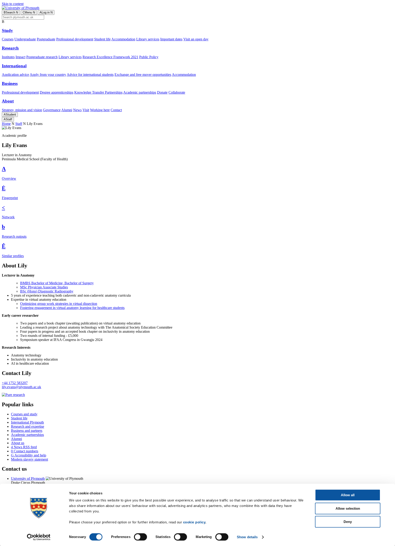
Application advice (15, 74)
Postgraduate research (42, 57)
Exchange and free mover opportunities (143, 74)
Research (10, 48)
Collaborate (176, 92)
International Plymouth (27, 422)
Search (11, 12)
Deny (348, 522)
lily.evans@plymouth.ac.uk (21, 387)
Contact (116, 110)
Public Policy (148, 57)
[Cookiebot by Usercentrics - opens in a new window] (39, 537)
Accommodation (123, 39)
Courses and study (24, 414)
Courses (7, 39)
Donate (162, 92)
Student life (102, 39)
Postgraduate (46, 39)
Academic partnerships (139, 92)
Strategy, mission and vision (22, 110)
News (77, 110)
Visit (86, 110)
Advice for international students (90, 74)
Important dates (171, 39)
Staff (8, 119)
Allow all (348, 495)
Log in (46, 12)
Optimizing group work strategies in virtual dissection (58, 304)
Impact (20, 57)
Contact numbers (24, 451)
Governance (52, 110)
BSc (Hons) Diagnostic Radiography (46, 291)
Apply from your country (48, 74)
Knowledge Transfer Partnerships (98, 92)
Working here (100, 110)
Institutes (8, 57)
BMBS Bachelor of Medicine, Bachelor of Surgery (57, 283)
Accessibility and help (28, 455)
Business (10, 83)
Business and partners (26, 431)
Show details (247, 537)
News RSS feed (24, 447)
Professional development (74, 39)
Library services (147, 39)
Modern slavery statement (29, 459)
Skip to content (13, 4)
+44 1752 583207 (15, 383)
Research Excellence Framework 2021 (110, 57)
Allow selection (348, 508)
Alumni (66, 110)
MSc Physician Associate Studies (44, 287)
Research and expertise (27, 426)
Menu (29, 12)
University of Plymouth (28, 478)
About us (17, 443)
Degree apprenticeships (56, 92)
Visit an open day (195, 39)
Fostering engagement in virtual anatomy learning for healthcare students (72, 308)
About (8, 101)
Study (7, 30)
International (14, 65)
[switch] (140, 537)
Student (10, 114)
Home (6, 124)
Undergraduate (25, 39)
